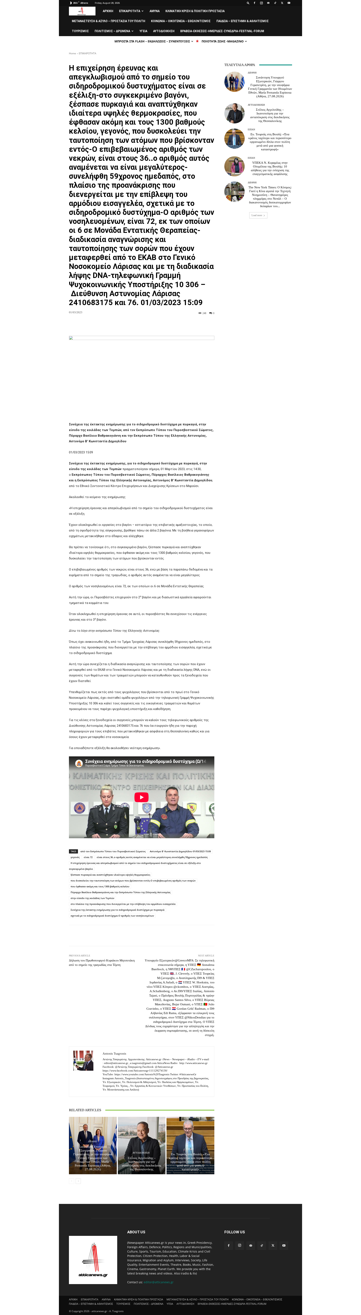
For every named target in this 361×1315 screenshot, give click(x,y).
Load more (257, 215)
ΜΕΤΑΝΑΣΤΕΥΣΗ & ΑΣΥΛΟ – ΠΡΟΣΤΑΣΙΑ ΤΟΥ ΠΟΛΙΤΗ (108, 21)
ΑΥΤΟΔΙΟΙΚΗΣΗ (163, 31)
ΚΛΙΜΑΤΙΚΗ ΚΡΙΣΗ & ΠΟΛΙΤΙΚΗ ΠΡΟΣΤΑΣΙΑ (195, 11)
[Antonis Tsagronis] (85, 1072)
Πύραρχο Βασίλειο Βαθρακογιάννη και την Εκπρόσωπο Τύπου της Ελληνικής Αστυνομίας (120, 892)
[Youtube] (289, 3)
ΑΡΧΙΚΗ (108, 11)
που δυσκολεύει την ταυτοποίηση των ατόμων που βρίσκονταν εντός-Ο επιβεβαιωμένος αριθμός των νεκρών (133, 880)
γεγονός (75, 857)
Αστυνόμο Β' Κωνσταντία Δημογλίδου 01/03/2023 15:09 (180, 851)
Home (72, 53)
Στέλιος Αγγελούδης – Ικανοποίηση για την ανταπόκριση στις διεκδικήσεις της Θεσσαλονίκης (141, 1163)
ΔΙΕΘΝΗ (92, 1141)
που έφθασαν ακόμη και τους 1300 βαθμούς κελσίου (100, 886)
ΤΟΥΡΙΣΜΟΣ (80, 31)
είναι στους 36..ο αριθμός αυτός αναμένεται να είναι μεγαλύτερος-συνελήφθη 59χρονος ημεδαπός (152, 857)
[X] (282, 3)
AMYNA (155, 11)
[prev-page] (71, 1181)
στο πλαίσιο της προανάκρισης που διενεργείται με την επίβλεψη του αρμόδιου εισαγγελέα (123, 903)
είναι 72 (88, 857)
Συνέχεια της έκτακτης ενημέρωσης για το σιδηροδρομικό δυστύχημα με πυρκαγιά (117, 909)
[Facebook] (254, 3)
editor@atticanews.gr (159, 1282)
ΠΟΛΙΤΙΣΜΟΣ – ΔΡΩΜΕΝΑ (112, 31)
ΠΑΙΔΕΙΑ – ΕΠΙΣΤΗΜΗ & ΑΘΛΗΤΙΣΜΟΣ (242, 21)
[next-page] (78, 1181)
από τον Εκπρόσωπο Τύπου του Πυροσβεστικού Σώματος (113, 851)
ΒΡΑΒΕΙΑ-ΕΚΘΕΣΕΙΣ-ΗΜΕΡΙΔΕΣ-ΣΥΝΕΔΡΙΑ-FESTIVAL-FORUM (222, 31)
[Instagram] (261, 3)
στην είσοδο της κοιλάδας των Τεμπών (92, 898)
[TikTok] (275, 3)
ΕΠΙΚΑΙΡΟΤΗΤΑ (129, 11)
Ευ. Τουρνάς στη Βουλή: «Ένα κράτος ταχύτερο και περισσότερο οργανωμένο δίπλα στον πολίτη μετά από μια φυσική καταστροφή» (190, 1162)
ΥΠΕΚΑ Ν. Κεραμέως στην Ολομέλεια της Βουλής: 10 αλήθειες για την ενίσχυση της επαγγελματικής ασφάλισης (270, 168)
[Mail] (268, 3)
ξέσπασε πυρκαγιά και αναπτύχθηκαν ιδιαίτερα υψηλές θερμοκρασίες (110, 874)
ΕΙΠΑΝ (190, 1149)
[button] (248, 2)
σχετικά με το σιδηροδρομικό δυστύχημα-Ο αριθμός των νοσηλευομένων (112, 915)
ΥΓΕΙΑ (143, 31)
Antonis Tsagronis (114, 1053)
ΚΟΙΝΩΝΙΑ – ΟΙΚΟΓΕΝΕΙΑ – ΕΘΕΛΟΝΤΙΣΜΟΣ (181, 21)
